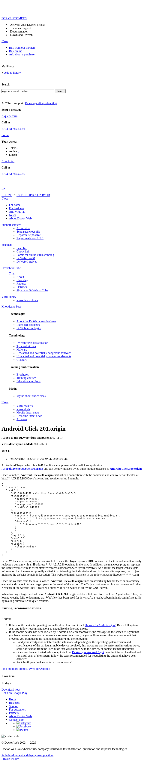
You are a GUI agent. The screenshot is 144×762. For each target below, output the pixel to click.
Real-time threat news (29, 415)
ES (18, 195)
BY (44, 195)
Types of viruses (26, 346)
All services (23, 228)
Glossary (21, 359)
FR (23, 195)
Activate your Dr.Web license (27, 24)
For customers (17, 709)
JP (30, 195)
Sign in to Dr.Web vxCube (32, 290)
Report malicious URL (30, 238)
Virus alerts (23, 409)
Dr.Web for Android (100, 625)
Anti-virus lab (17, 211)
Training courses (26, 377)
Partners (14, 712)
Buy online (15, 51)
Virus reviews (24, 405)
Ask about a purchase (21, 54)
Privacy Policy (10, 758)
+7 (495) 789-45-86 (13, 128)
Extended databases (28, 324)
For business (16, 208)
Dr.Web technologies (28, 328)
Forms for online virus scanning (35, 254)
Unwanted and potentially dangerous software (43, 353)
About (20, 276)
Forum (5, 135)
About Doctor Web (20, 218)
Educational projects (28, 381)
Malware (21, 349)
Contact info (16, 719)
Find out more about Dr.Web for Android (26, 668)
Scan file (21, 248)
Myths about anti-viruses (31, 396)
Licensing (22, 280)
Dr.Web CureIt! (25, 258)
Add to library (12, 72)
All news (21, 419)
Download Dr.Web (21, 34)
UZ (39, 195)
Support (13, 706)
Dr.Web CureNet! (27, 261)
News (12, 215)
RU (4, 195)
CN (9, 195)
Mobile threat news (27, 412)
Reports (21, 283)
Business (14, 702)
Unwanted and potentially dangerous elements (43, 356)
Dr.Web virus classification (32, 342)
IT (27, 195)
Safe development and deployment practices (27, 755)
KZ (34, 195)
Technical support (20, 28)
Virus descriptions (27, 300)
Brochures (22, 374)
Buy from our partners (22, 47)
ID (48, 195)
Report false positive (28, 235)
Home (12, 699)
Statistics (21, 287)
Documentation (19, 31)
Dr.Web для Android (88, 652)
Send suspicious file (28, 231)
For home (14, 204)
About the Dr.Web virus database (36, 321)
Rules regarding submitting (41, 103)
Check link (22, 251)
